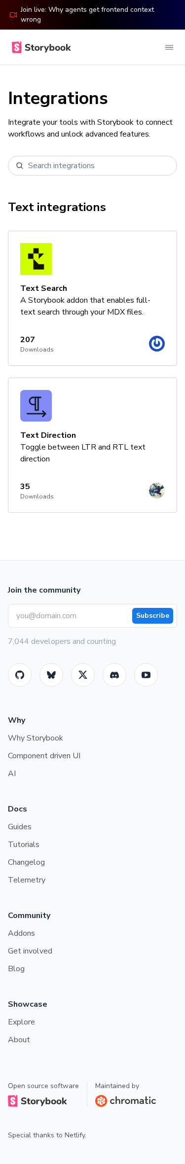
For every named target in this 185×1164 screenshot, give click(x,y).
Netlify (75, 1135)
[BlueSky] (51, 675)
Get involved (30, 951)
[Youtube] (146, 675)
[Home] (39, 47)
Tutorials (23, 844)
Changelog (26, 862)
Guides (20, 826)
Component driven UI (44, 755)
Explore (21, 1022)
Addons (21, 933)
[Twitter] (83, 675)
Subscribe (152, 615)
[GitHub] (20, 675)
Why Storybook (35, 738)
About (19, 1039)
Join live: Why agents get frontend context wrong (87, 14)
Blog (16, 968)
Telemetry (26, 880)
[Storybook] (114, 675)
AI (12, 773)
